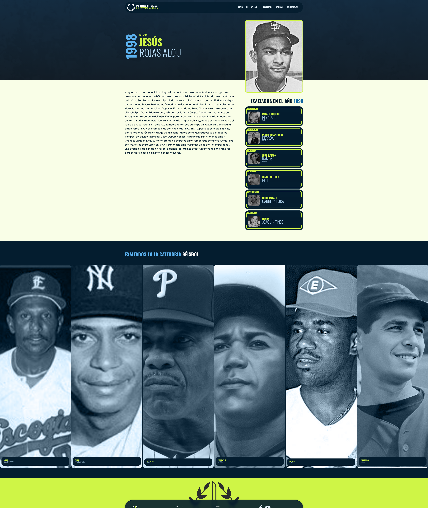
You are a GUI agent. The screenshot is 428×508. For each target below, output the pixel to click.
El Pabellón (178, 506)
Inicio (240, 7)
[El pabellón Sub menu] (259, 7)
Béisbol (251, 150)
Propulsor (252, 109)
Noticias (279, 7)
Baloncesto (252, 192)
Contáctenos (292, 7)
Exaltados (267, 7)
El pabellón (251, 7)
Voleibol (251, 213)
